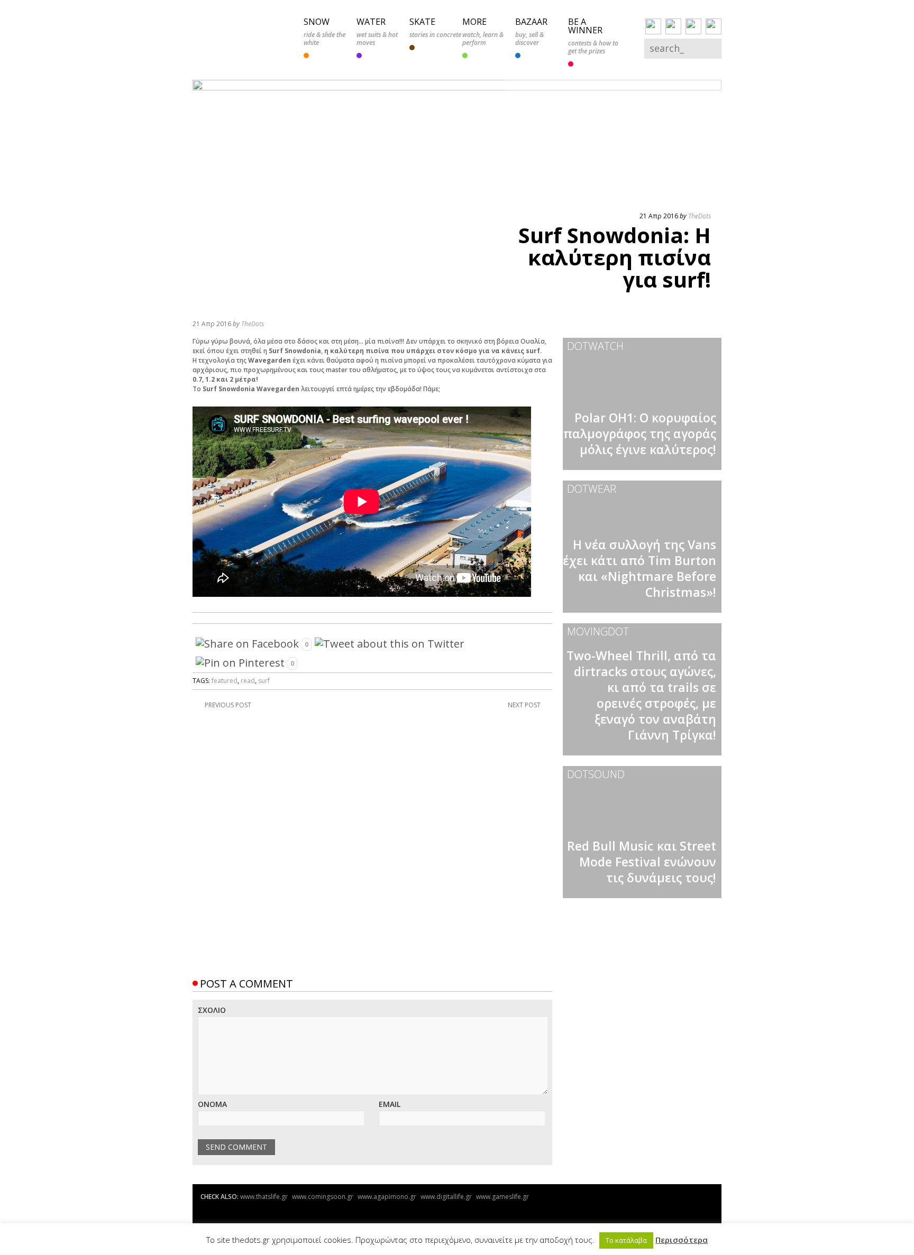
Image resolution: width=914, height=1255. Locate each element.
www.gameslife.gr (502, 1196)
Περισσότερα (681, 1239)
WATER (371, 21)
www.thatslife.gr (264, 1196)
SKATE (422, 21)
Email (389, 1104)
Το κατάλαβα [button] (626, 1240)
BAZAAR (531, 21)
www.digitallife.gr (446, 1196)
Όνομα (212, 1104)
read (248, 680)
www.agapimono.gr (387, 1196)
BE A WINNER (585, 25)
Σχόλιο (212, 1010)
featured (224, 680)
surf (264, 680)
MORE (474, 21)
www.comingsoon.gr (322, 1196)
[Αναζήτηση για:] (675, 49)
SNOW (317, 21)
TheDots (699, 215)
